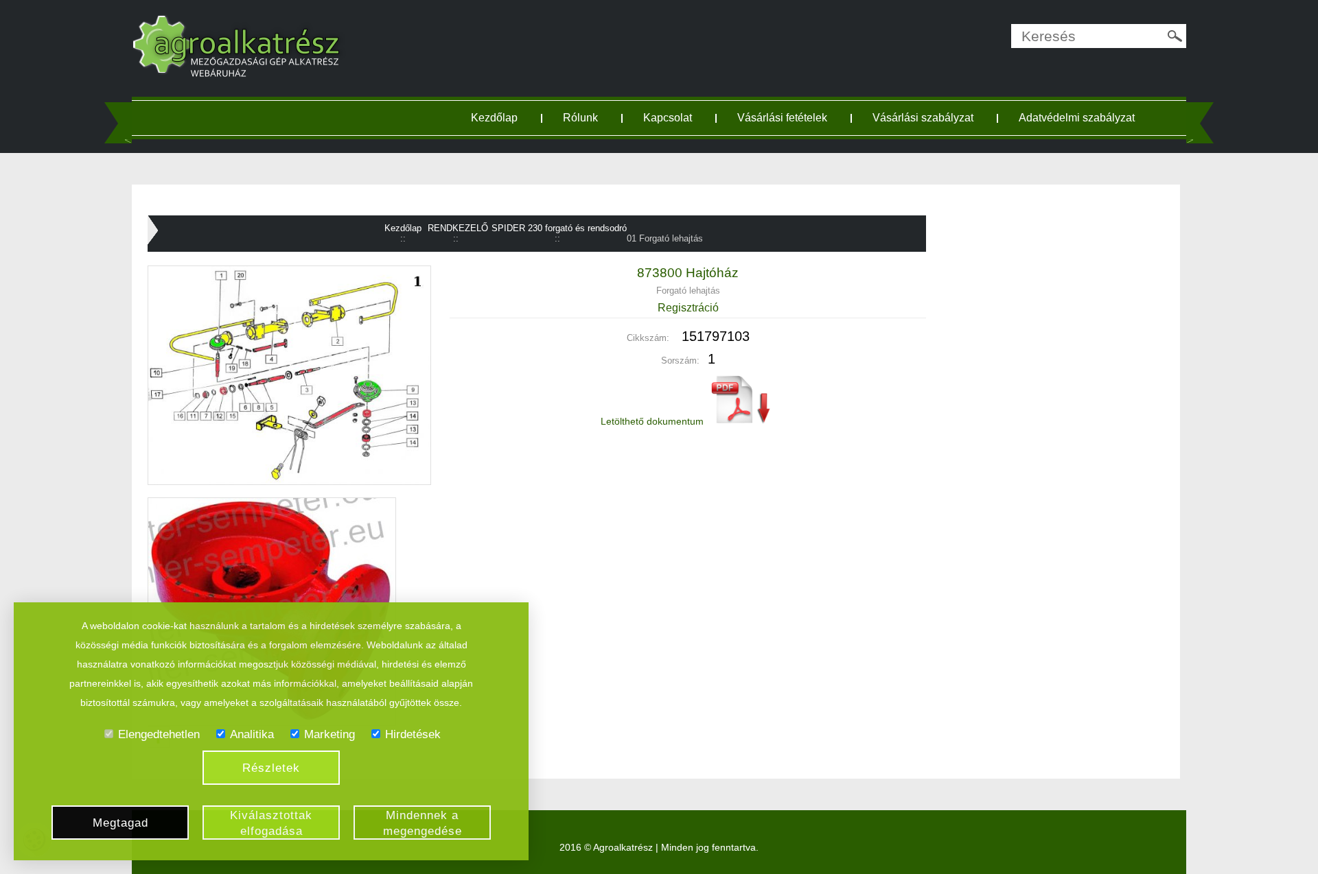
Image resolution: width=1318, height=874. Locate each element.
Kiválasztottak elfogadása (271, 823)
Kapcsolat (667, 117)
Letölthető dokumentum (653, 421)
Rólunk (580, 117)
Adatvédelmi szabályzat (1077, 117)
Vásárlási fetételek (782, 117)
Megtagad (120, 822)
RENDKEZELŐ (458, 228)
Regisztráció (688, 308)
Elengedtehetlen (159, 734)
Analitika (252, 734)
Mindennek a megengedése (422, 823)
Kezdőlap (494, 117)
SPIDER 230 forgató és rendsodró (559, 228)
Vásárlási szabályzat (922, 117)
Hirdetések (413, 734)
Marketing (329, 734)
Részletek (271, 768)
